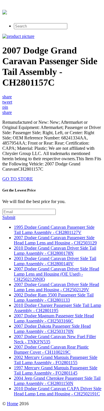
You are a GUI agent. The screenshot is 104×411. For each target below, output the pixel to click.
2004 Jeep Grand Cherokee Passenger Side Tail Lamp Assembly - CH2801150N (57, 381)
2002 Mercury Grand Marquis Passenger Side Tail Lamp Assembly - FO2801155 (55, 360)
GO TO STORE (17, 178)
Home (12, 403)
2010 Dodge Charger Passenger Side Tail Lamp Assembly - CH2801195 (57, 308)
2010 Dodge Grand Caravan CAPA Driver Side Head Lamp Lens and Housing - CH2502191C (57, 391)
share (7, 96)
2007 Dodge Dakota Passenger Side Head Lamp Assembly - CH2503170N (52, 329)
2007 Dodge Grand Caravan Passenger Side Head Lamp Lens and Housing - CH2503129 (55, 240)
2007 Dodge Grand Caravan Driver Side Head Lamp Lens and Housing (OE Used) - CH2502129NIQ (56, 274)
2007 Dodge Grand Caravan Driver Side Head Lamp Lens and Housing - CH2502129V (56, 287)
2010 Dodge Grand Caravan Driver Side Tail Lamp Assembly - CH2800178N (55, 251)
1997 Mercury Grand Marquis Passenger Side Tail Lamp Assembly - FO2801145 (55, 370)
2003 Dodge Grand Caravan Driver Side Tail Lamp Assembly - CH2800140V (55, 261)
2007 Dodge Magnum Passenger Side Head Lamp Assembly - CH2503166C (54, 318)
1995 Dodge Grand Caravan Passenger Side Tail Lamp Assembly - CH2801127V (54, 230)
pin (5, 107)
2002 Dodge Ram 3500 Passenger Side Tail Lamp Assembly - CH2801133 (54, 297)
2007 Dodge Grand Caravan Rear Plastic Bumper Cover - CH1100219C (51, 349)
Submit (8, 217)
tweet (7, 101)
